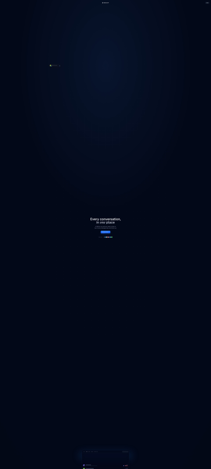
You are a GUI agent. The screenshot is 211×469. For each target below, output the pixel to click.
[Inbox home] (105, 2)
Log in (207, 2)
